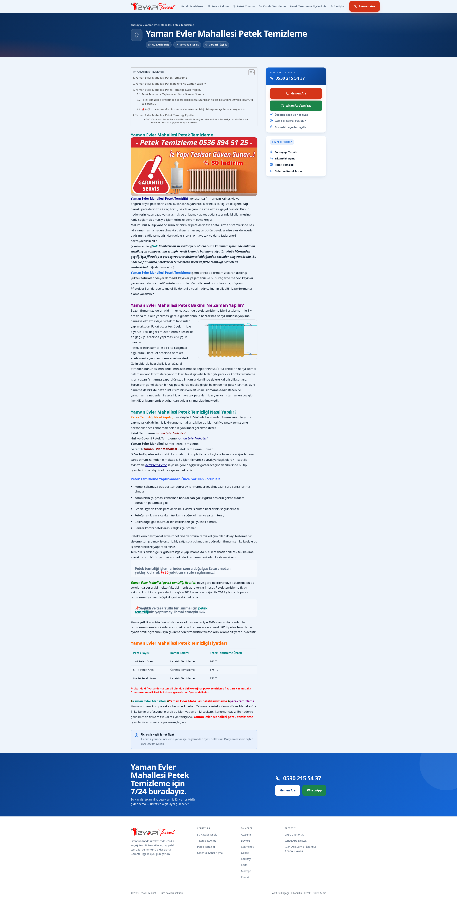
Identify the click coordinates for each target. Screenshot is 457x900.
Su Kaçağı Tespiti (286, 152)
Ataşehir (246, 834)
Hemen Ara (367, 6)
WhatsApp (314, 790)
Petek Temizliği (284, 164)
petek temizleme (156, 465)
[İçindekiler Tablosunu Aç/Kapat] (250, 72)
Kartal (244, 865)
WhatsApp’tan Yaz (298, 106)
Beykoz (245, 840)
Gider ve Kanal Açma (288, 171)
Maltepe (246, 871)
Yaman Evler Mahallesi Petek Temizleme (161, 77)
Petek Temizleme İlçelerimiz (308, 6)
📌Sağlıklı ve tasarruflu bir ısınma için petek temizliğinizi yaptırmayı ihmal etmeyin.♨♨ (193, 109)
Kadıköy (246, 859)
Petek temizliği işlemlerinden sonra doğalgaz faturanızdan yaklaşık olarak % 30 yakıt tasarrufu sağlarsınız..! (197, 101)
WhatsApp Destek (296, 840)
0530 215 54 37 (295, 834)
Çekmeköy (247, 846)
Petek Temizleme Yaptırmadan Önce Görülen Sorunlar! (174, 94)
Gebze (245, 852)
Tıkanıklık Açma (285, 158)
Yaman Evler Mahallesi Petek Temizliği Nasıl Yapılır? (168, 89)
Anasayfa (136, 25)
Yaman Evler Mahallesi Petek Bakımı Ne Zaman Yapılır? (170, 83)
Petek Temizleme (192, 6)
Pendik (245, 877)
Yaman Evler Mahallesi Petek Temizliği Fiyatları (165, 115)
